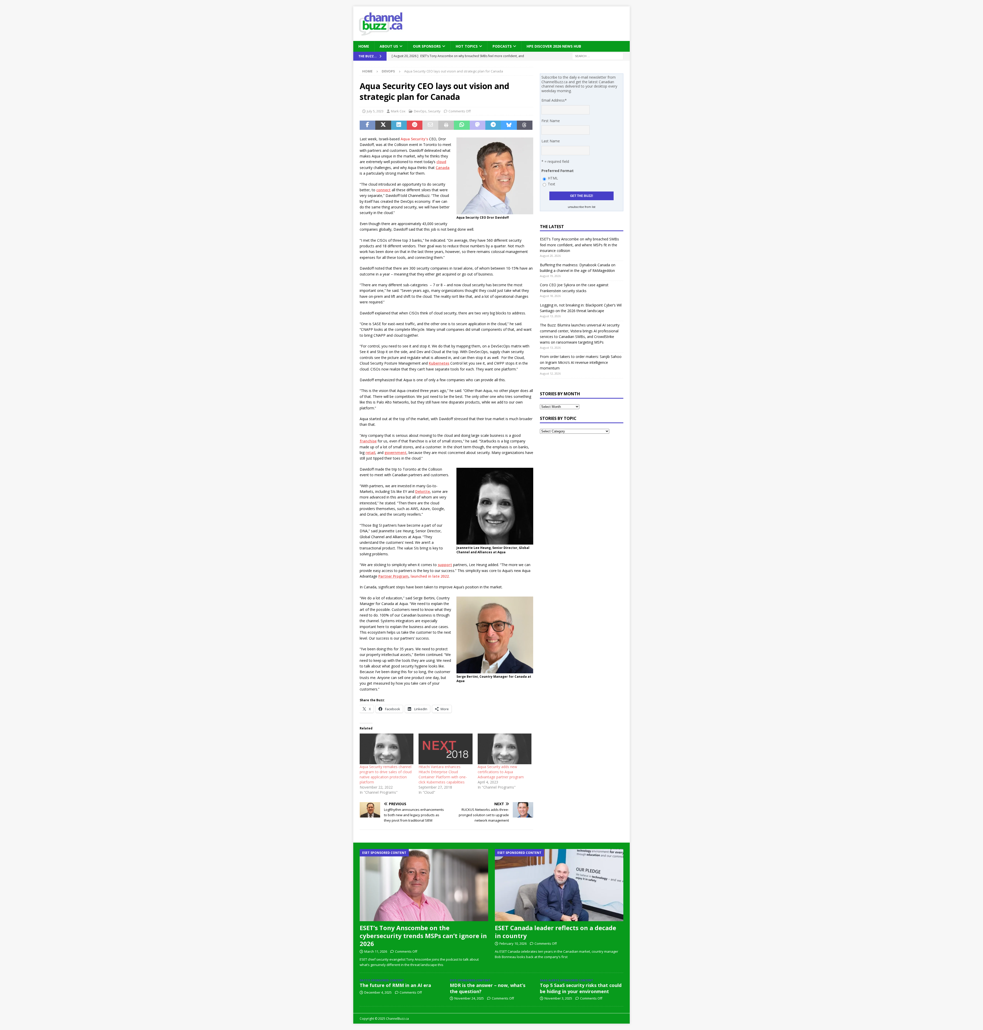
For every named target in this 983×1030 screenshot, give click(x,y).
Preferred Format (557, 170)
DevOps (420, 111)
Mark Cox (398, 111)
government (395, 452)
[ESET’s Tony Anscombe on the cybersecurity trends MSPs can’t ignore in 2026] (424, 885)
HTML (553, 178)
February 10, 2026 (513, 943)
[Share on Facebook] (367, 125)
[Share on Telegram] (493, 125)
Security (434, 111)
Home (363, 46)
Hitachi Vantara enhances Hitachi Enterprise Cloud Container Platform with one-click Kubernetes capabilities (443, 774)
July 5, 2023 (375, 111)
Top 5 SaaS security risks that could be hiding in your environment (581, 988)
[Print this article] (446, 125)
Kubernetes (439, 363)
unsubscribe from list (581, 207)
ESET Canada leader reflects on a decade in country (555, 931)
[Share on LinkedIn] (399, 125)
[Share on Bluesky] (509, 125)
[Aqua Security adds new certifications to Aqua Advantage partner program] (504, 749)
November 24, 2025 (469, 998)
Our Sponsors (427, 46)
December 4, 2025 (378, 992)
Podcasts (502, 46)
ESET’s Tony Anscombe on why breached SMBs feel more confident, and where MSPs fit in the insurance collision (579, 245)
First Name (550, 120)
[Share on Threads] (524, 125)
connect (383, 189)
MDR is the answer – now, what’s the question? (487, 988)
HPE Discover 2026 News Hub (554, 46)
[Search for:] (597, 56)
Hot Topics (467, 46)
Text (551, 184)
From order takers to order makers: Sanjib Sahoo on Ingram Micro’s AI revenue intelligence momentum (581, 362)
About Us (389, 46)
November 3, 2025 (558, 998)
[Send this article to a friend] (430, 125)
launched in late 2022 (430, 576)
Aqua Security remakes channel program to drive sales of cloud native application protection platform (386, 774)
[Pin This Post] (414, 125)
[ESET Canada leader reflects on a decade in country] (559, 885)
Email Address (554, 100)
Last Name (550, 141)
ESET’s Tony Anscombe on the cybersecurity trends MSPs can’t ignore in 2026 (423, 935)
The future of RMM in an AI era (395, 985)
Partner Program (393, 576)
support (445, 564)
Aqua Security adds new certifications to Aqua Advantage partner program (501, 771)
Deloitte (422, 491)
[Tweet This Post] (383, 125)
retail (370, 452)
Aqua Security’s (414, 138)
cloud (441, 161)
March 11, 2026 (375, 951)
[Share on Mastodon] (477, 125)
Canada (443, 167)
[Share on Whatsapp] (461, 125)
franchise (368, 441)
